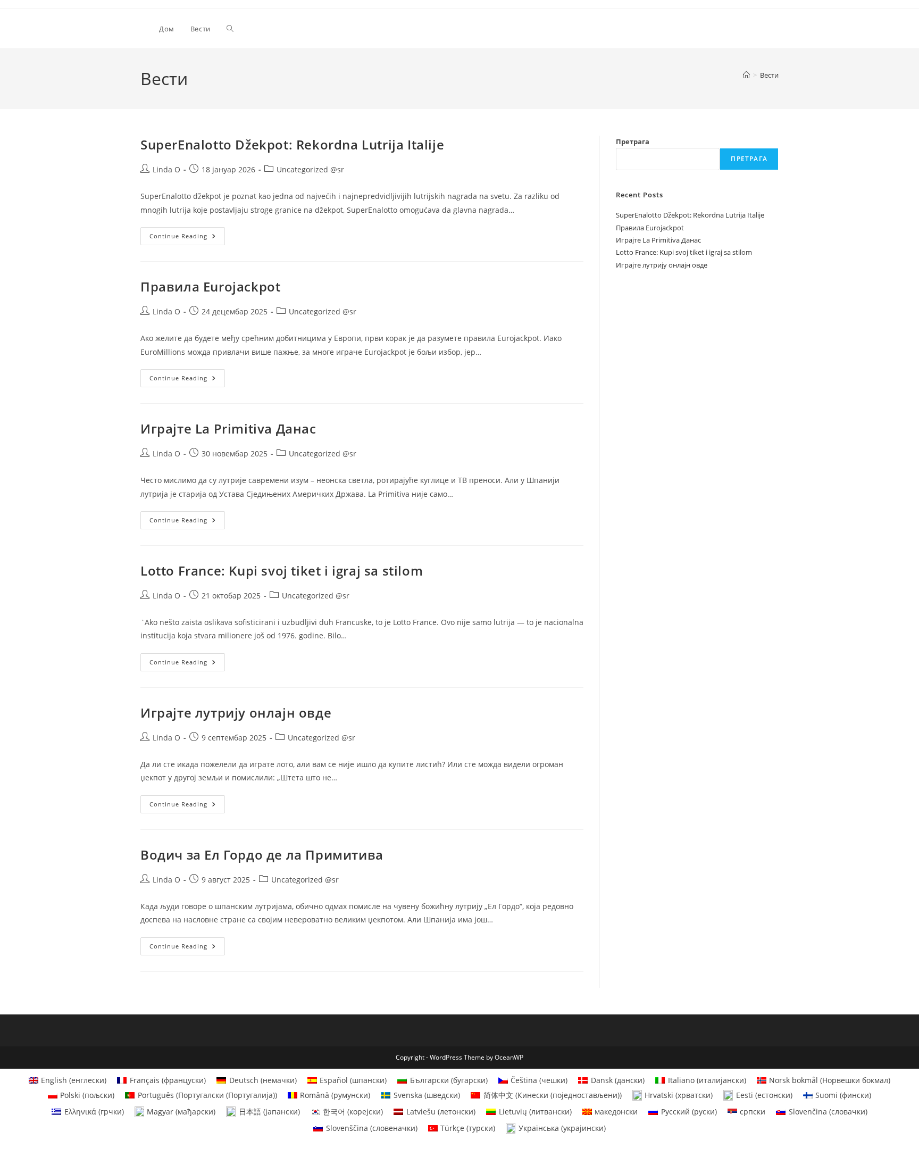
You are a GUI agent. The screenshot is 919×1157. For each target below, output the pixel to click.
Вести (769, 75)
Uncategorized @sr (310, 169)
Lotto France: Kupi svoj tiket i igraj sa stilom (281, 570)
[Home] (746, 75)
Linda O (166, 169)
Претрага (632, 141)
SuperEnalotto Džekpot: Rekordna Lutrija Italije (292, 144)
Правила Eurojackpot (210, 286)
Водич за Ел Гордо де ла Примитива (261, 854)
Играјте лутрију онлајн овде (235, 712)
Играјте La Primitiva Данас (228, 428)
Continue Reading (187, 238)
